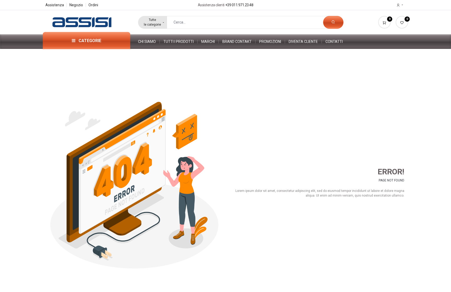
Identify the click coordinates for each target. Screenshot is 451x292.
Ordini (93, 5)
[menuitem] (149, 41)
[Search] (333, 22)
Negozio (76, 5)
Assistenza (54, 5)
